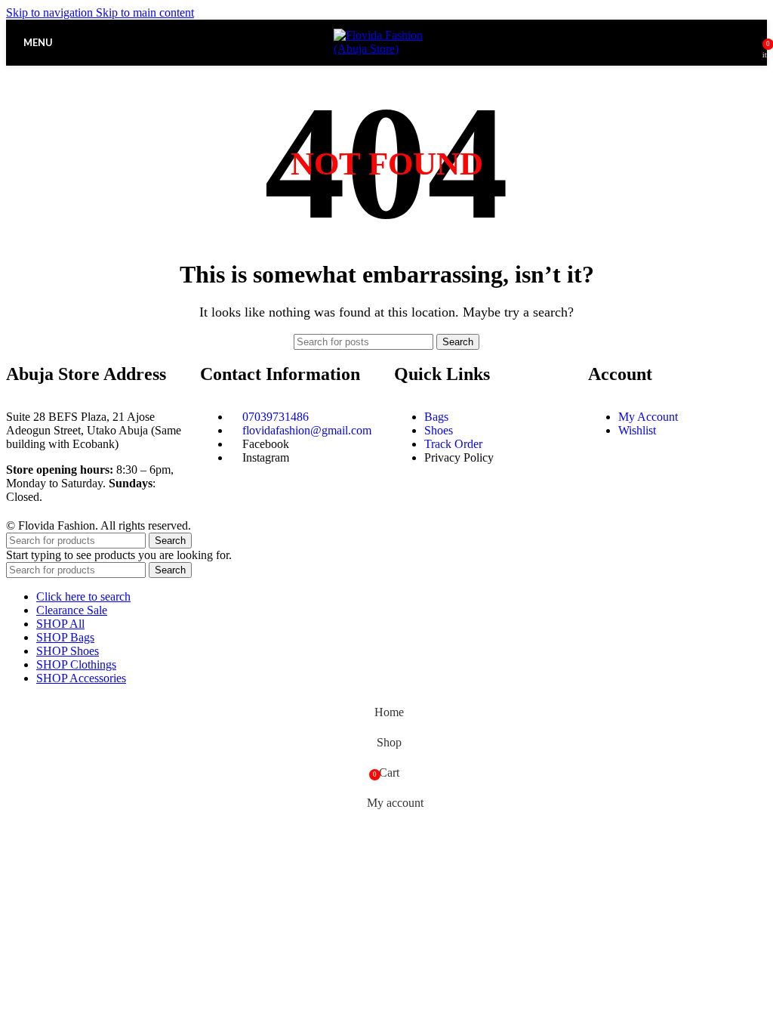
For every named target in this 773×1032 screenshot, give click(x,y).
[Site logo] (386, 48)
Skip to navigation (51, 12)
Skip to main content (145, 12)
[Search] (751, 42)
